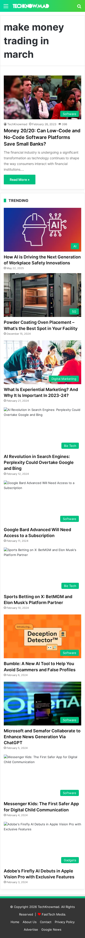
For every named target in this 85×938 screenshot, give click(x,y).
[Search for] (79, 7)
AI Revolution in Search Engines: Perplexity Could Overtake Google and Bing (39, 462)
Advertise (31, 929)
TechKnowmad (17, 124)
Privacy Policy (65, 922)
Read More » (20, 180)
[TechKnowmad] (31, 6)
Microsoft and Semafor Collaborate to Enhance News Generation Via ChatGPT (42, 736)
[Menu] (6, 7)
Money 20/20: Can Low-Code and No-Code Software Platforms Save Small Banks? (42, 137)
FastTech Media (53, 914)
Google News (51, 929)
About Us (30, 922)
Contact (45, 922)
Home (15, 922)
